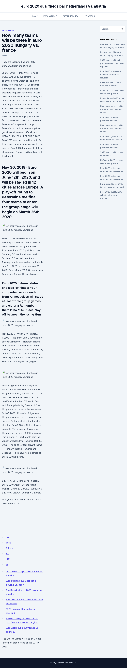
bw (7, 537)
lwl (7, 553)
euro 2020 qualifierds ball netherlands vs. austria (63, 6)
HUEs (8, 559)
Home (34, 16)
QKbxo (9, 548)
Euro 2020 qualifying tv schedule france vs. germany (111, 195)
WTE (8, 542)
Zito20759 (89, 16)
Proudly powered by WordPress (63, 663)
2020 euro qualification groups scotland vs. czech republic (112, 63)
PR (7, 564)
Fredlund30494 (71, 16)
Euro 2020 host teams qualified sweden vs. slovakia (110, 74)
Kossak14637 (50, 16)
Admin (4, 55)
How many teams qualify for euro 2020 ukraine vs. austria (112, 109)
